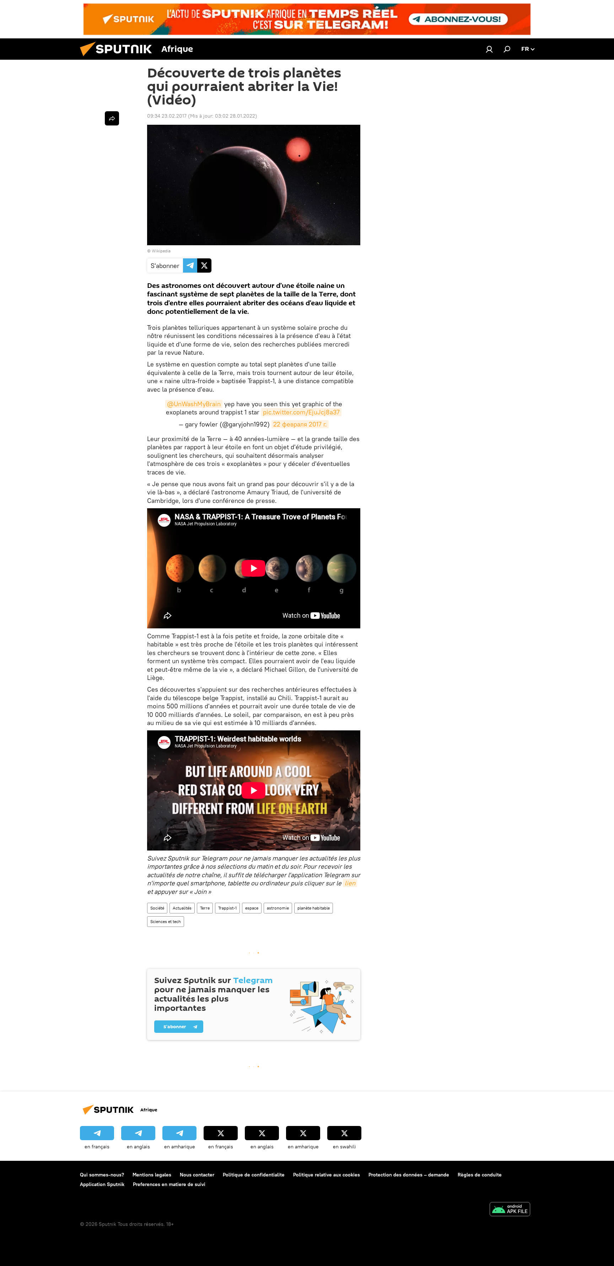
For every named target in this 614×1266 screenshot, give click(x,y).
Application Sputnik (102, 1184)
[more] (112, 118)
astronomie (278, 908)
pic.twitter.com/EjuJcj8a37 (301, 412)
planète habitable (313, 908)
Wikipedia (161, 250)
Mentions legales (152, 1174)
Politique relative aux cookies (326, 1174)
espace (251, 908)
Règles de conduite (480, 1174)
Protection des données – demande (408, 1174)
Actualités (182, 908)
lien (350, 883)
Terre (205, 908)
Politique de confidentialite (254, 1174)
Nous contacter (197, 1174)
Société (157, 908)
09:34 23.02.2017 (167, 116)
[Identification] (489, 49)
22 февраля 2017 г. (300, 424)
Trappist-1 (227, 908)
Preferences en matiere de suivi (169, 1184)
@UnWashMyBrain (194, 404)
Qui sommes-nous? (102, 1174)
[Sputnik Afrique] (118, 58)
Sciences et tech (165, 921)
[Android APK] (510, 1210)
